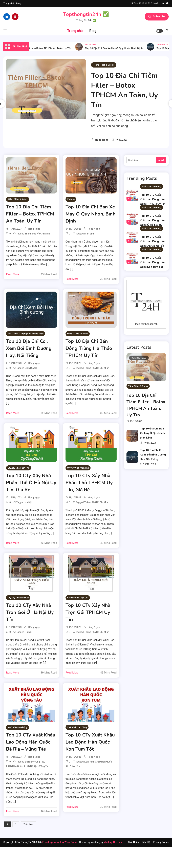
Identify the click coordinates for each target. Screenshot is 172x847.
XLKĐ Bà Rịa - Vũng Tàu (36, 766)
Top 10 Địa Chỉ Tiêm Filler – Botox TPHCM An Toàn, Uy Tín (124, 90)
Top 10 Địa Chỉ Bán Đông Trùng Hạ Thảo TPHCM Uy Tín (89, 348)
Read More (12, 274)
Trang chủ (8, 3)
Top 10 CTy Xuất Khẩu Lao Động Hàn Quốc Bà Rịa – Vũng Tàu (30, 742)
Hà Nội (28, 502)
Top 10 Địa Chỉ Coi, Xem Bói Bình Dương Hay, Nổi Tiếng (29, 348)
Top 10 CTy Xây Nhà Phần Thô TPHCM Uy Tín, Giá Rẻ (89, 482)
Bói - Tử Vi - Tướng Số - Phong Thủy (25, 333)
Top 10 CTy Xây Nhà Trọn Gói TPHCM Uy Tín (88, 612)
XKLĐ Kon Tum (73, 766)
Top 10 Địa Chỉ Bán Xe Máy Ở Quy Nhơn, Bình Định (107, 48)
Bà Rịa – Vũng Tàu (34, 761)
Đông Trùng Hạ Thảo (77, 333)
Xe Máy (71, 199)
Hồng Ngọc (102, 139)
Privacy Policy (161, 842)
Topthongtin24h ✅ (86, 14)
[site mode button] (159, 31)
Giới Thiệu (133, 842)
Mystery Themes (113, 842)
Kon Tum (89, 761)
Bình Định (89, 233)
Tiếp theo (28, 824)
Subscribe (159, 16)
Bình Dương (31, 368)
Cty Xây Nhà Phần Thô (18, 468)
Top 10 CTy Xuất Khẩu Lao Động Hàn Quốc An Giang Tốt (152, 241)
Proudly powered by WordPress (60, 842)
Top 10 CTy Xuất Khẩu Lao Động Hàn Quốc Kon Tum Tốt (90, 742)
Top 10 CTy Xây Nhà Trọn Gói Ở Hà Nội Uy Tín (30, 612)
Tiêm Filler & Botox (103, 64)
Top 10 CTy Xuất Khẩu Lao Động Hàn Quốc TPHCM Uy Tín (152, 199)
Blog (18, 3)
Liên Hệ (146, 842)
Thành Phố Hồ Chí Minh (37, 233)
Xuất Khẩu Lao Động (17, 727)
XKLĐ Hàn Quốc (14, 766)
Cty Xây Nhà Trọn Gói (18, 597)
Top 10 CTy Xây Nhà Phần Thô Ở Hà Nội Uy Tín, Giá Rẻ (31, 482)
